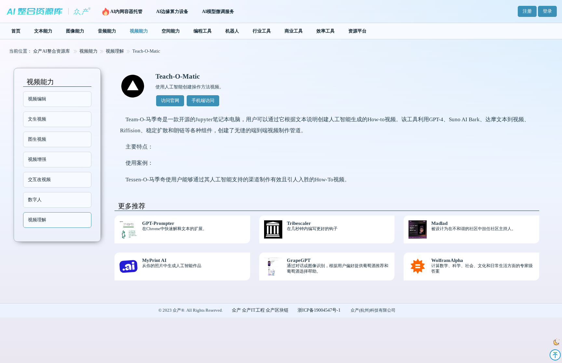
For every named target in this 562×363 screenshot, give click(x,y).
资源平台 (357, 31)
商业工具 (294, 31)
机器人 (232, 31)
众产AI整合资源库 (51, 51)
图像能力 (75, 31)
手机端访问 (203, 100)
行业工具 (262, 31)
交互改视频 (39, 179)
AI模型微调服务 (218, 11)
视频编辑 (37, 99)
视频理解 (115, 51)
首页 (15, 31)
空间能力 (171, 31)
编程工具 (203, 31)
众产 (236, 310)
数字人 (35, 199)
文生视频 (37, 119)
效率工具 (325, 31)
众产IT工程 (253, 310)
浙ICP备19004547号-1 (319, 310)
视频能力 (139, 31)
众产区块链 (277, 310)
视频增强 (37, 159)
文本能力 (43, 31)
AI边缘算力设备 (172, 11)
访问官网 (170, 100)
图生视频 (37, 139)
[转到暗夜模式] (554, 343)
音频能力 (107, 31)
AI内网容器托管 (126, 11)
